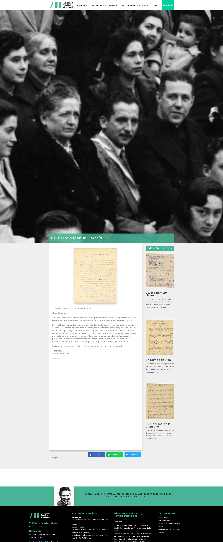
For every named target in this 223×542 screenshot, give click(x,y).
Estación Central (36, 537)
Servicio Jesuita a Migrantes (169, 529)
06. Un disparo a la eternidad (158, 425)
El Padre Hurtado (97, 5)
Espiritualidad (143, 5)
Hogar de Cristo (164, 517)
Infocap (161, 532)
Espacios (113, 5)
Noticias (131, 5)
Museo (122, 5)
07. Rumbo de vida (158, 359)
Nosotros (81, 5)
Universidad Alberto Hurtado (170, 523)
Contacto (156, 5)
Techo (160, 526)
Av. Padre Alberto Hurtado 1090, (42, 535)
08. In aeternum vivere (156, 294)
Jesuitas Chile (164, 520)
